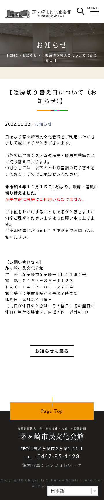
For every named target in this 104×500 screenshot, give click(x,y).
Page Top (52, 411)
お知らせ (30, 55)
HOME (12, 55)
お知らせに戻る (52, 351)
